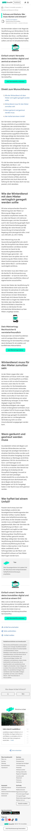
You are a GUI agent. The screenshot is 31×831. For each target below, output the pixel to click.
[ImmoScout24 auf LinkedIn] (16, 820)
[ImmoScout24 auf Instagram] (6, 820)
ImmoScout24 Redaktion (11, 19)
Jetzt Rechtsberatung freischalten (15, 828)
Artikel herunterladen (11, 627)
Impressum (4, 767)
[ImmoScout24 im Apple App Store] (5, 814)
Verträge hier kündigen (22, 763)
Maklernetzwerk (20, 789)
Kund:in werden (22, 803)
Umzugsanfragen (21, 796)
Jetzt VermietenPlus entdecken (16, 81)
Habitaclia (19, 782)
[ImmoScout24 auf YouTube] (9, 820)
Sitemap (3, 763)
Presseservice (20, 761)
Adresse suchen (20, 769)
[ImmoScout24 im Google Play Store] (15, 814)
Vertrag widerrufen (21, 772)
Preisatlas (19, 767)
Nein (23, 694)
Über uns (3, 759)
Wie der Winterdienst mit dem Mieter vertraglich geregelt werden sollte (17, 97)
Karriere (3, 761)
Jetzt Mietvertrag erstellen (15, 350)
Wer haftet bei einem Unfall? (15, 116)
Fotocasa (18, 780)
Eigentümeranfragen (22, 792)
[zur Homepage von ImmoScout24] (7, 3)
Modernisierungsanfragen (23, 798)
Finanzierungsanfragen (22, 794)
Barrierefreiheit (5, 765)
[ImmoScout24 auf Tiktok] (12, 820)
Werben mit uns (20, 800)
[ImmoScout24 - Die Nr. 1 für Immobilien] (9, 824)
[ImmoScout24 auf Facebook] (2, 820)
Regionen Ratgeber (21, 774)
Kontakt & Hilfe (20, 759)
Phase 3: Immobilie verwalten (13, 7)
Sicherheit (4, 796)
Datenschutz (4, 793)
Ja (8, 694)
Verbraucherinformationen (8, 791)
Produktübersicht (21, 787)
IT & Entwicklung (20, 765)
